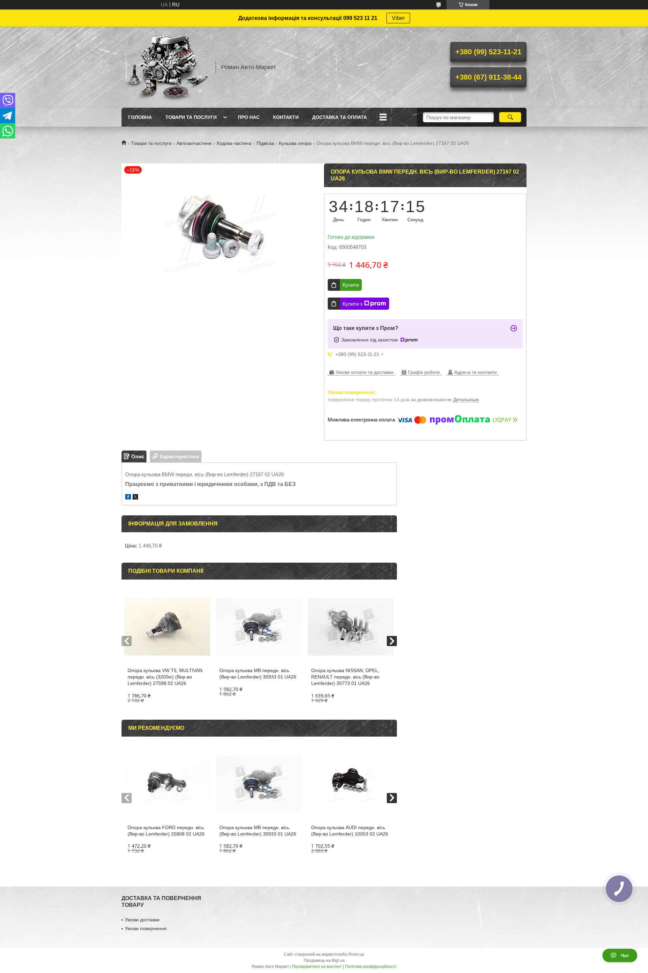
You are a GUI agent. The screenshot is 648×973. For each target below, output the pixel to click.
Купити (351, 285)
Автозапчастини (194, 143)
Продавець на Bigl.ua (324, 960)
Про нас (249, 117)
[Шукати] (510, 117)
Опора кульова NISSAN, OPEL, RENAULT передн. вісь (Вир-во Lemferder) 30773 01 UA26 (345, 677)
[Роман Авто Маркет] (165, 67)
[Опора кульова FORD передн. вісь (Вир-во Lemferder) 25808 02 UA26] (167, 784)
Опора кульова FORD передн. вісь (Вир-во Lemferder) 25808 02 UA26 (166, 831)
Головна (140, 117)
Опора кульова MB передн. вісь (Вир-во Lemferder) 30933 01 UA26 (257, 674)
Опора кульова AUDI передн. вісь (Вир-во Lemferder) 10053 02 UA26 (349, 831)
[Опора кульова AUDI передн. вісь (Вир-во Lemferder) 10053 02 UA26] (351, 784)
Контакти (286, 117)
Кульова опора (295, 143)
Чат (625, 955)
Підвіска (265, 143)
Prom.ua (356, 954)
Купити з (352, 304)
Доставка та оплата (339, 117)
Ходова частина (233, 143)
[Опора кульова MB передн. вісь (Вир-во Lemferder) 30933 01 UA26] (259, 627)
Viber (398, 18)
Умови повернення (146, 928)
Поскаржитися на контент (317, 966)
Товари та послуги (191, 117)
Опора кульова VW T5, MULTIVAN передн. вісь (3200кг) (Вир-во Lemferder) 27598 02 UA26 (165, 677)
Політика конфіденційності (371, 966)
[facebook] (128, 498)
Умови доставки (142, 919)
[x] (135, 498)
